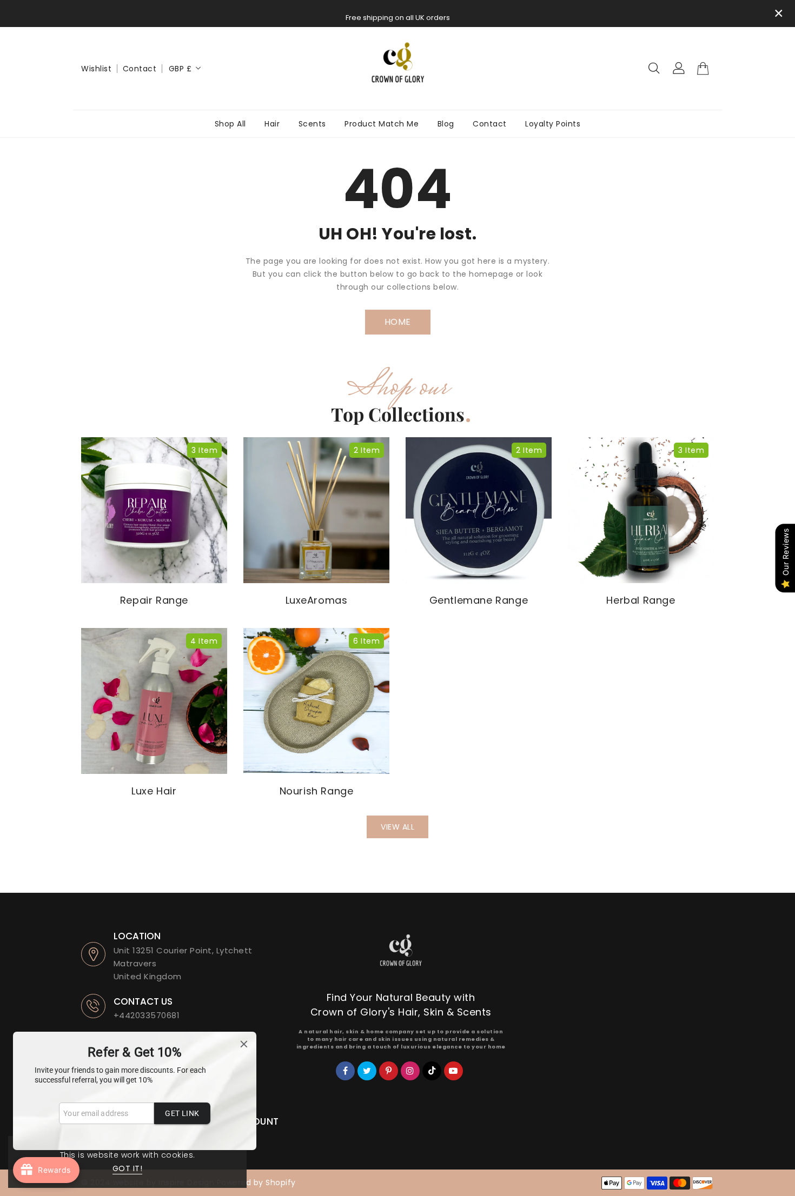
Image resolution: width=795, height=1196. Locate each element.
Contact (140, 68)
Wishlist (96, 68)
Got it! (127, 1168)
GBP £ (180, 68)
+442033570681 (147, 1015)
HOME (398, 322)
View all (397, 826)
